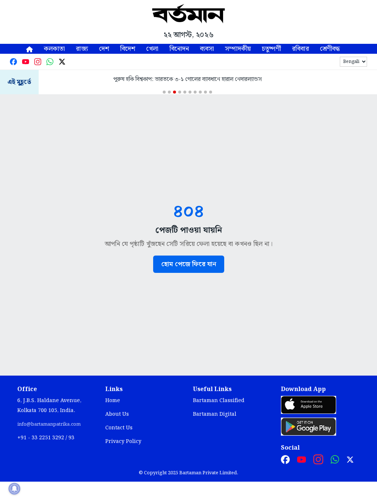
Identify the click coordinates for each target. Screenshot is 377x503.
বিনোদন (179, 49)
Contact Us (119, 428)
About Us (117, 414)
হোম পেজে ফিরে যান (188, 264)
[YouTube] (25, 61)
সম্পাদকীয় (238, 49)
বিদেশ (127, 49)
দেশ (104, 49)
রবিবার (300, 49)
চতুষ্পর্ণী (271, 49)
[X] (62, 61)
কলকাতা (54, 49)
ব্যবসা (207, 49)
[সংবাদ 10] (210, 92)
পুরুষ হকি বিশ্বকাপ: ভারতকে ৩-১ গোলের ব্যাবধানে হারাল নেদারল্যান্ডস (187, 79)
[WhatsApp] (49, 61)
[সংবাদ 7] (195, 92)
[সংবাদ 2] (169, 92)
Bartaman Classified (218, 401)
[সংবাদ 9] (205, 92)
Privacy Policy (123, 441)
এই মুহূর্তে (19, 82)
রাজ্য (82, 49)
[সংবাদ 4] (179, 92)
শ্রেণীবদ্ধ (330, 49)
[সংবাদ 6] (189, 92)
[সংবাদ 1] (164, 92)
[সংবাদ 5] (184, 92)
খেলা (152, 49)
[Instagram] (37, 61)
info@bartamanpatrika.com (49, 424)
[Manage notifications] (14, 489)
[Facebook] (13, 61)
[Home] (29, 49)
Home (112, 401)
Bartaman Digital (214, 414)
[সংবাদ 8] (200, 92)
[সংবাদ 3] (174, 92)
